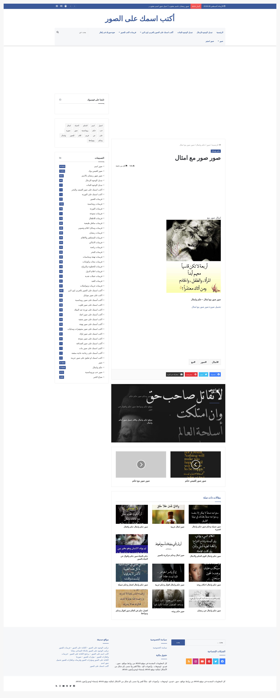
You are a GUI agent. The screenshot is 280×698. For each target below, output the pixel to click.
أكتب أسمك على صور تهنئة (90, 324)
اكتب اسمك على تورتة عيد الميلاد (88, 309)
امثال (214, 362)
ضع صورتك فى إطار (107, 32)
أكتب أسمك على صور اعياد (90, 314)
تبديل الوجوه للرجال (204, 32)
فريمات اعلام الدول (94, 271)
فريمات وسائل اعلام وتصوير (90, 228)
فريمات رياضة (96, 247)
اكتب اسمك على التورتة (92, 194)
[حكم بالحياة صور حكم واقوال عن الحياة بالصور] (132, 543)
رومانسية (85, 130)
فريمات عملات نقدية (93, 276)
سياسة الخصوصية (160, 647)
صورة (68, 130)
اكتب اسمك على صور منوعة (90, 338)
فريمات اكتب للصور (128, 32)
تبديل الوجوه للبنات (185, 32)
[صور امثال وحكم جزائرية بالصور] (168, 543)
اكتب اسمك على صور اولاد (90, 333)
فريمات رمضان (95, 232)
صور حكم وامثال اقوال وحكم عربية (169, 584)
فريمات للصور (96, 199)
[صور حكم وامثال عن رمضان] (205, 599)
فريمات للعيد (96, 281)
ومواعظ (91, 140)
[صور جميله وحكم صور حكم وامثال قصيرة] (205, 514)
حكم (94, 130)
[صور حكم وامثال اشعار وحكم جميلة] (132, 573)
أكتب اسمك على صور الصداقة (89, 343)
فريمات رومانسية (95, 204)
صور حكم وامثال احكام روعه (209, 584)
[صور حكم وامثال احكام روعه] (205, 573)
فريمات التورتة (96, 208)
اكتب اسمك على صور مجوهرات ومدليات (85, 329)
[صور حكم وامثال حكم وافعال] (132, 514)
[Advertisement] (140, 68)
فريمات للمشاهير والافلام (91, 237)
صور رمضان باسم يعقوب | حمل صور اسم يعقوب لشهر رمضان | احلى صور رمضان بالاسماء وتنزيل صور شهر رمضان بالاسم (139, 6)
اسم (93, 125)
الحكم (85, 125)
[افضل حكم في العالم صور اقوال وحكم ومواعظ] (132, 599)
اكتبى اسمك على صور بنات (90, 348)
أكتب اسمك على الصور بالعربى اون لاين (157, 32)
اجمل (101, 125)
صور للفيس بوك (95, 171)
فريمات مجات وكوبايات (92, 261)
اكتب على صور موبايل (92, 295)
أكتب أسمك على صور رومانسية (88, 300)
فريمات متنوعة (96, 213)
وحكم (100, 140)
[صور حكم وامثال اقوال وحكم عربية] (168, 573)
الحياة (77, 125)
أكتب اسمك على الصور (99, 666)
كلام (79, 135)
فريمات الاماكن (95, 242)
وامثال (63, 135)
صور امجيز (210, 41)
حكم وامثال (200, 145)
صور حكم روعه (178, 611)
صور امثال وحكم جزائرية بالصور (171, 555)
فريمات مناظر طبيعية (93, 223)
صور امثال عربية (177, 526)
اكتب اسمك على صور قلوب (90, 305)
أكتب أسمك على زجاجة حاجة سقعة (87, 353)
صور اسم (98, 166)
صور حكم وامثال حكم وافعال (136, 526)
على (101, 135)
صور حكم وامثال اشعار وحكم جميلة (133, 584)
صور (221, 41)
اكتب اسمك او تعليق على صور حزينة (86, 358)
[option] (168, 413)
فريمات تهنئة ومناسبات (92, 257)
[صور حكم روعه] (168, 599)
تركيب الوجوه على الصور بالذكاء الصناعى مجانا (90, 651)
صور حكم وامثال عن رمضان (209, 610)
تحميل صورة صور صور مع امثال (206, 306)
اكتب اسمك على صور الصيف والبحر (87, 190)
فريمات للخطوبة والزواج (92, 266)
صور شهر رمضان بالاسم (92, 175)
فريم (87, 135)
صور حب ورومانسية (93, 372)
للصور (72, 135)
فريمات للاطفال (95, 218)
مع (192, 362)
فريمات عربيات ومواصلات (91, 285)
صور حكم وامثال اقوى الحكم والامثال (205, 556)
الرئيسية (220, 32)
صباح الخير (97, 377)
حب (101, 130)
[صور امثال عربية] (168, 514)
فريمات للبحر (96, 252)
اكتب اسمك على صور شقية (90, 319)
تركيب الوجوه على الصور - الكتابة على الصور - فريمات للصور (84, 647)
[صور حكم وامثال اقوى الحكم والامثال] (205, 543)
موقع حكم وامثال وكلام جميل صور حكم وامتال (188, 410)
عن (94, 135)
